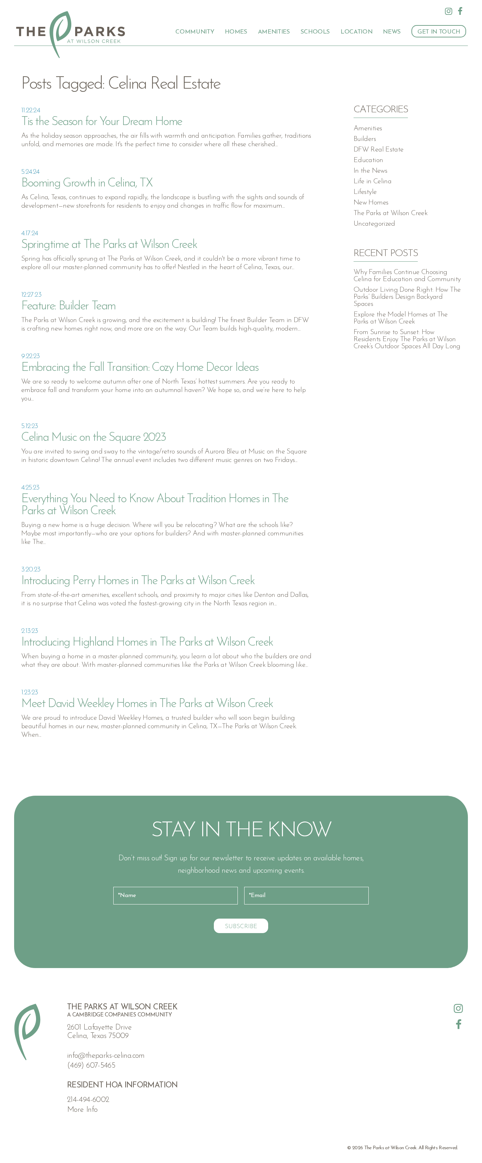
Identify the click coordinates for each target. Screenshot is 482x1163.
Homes (236, 32)
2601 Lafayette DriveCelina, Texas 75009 (99, 1031)
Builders (365, 139)
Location (356, 32)
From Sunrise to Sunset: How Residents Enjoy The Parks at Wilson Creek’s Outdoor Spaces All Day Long (407, 339)
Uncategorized (374, 223)
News (392, 32)
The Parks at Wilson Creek (390, 213)
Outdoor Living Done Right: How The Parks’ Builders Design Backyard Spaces (407, 297)
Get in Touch (438, 32)
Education (368, 160)
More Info (82, 1110)
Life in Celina (372, 181)
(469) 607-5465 (91, 1066)
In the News (370, 170)
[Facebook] (460, 11)
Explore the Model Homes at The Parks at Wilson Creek (401, 318)
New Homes (371, 202)
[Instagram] (449, 11)
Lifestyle (365, 192)
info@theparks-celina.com (106, 1056)
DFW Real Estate (378, 149)
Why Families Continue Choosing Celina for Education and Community (407, 276)
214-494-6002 (88, 1100)
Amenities (274, 32)
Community (194, 32)
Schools (315, 32)
